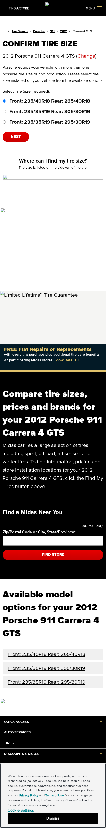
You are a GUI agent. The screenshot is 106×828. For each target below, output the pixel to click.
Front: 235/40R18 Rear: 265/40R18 (49, 101)
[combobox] (53, 541)
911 (52, 31)
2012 (63, 31)
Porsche (39, 31)
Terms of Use (54, 795)
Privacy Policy (28, 795)
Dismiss (52, 818)
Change (86, 56)
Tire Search (20, 31)
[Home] (4, 31)
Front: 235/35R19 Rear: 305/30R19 (49, 111)
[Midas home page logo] (53, 8)
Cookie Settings (21, 810)
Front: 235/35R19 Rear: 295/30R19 (49, 122)
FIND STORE (53, 554)
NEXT (16, 137)
